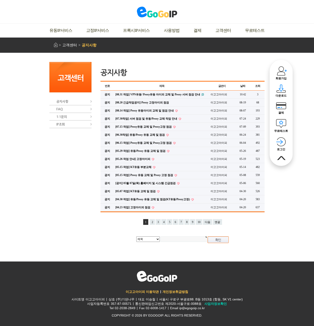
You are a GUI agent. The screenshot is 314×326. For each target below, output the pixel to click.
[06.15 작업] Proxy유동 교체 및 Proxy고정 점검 (143, 142)
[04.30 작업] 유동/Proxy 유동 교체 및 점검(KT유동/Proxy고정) (153, 199)
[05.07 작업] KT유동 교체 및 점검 (135, 191)
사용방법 (172, 30)
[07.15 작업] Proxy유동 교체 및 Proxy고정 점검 (143, 126)
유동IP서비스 (60, 30)
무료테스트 (255, 30)
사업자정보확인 (215, 303)
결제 (197, 30)
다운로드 (281, 95)
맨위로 (281, 158)
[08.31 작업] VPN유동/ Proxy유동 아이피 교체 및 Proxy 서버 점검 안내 (158, 94)
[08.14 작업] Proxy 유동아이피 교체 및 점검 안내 (144, 110)
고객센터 (223, 30)
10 (199, 222)
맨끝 (217, 222)
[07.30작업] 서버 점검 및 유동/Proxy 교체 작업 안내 (146, 118)
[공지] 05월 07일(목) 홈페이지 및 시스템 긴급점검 (145, 183)
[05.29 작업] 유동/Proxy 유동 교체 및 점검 (140, 151)
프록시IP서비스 (136, 30)
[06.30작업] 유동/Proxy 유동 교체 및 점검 (140, 134)
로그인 (281, 149)
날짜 (242, 86)
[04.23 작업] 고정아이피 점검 (133, 207)
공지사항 (89, 45)
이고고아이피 (157, 276)
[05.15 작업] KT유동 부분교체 (133, 167)
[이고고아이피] (157, 12)
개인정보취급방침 (175, 292)
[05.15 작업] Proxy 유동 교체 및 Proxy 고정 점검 (144, 175)
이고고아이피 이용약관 (142, 292)
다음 (207, 222)
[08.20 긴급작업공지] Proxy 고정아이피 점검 (142, 102)
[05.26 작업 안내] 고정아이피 (133, 159)
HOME (55, 45)
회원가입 (281, 78)
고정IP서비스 (97, 30)
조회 (257, 86)
